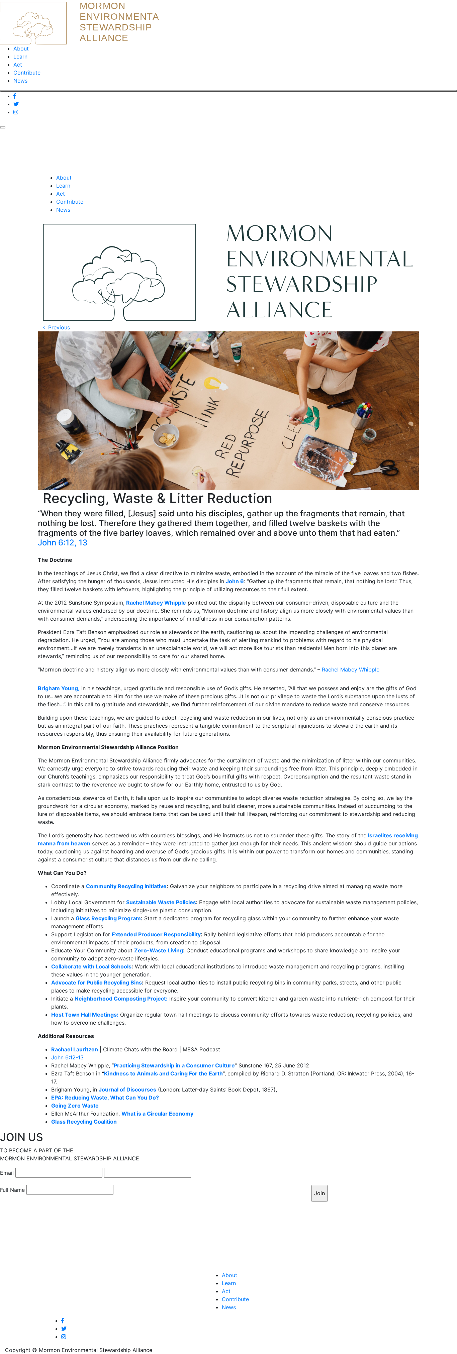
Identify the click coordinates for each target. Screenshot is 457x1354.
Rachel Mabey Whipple (350, 669)
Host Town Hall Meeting (82, 1014)
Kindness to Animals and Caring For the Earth (163, 1073)
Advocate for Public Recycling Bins (96, 982)
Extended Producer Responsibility (156, 934)
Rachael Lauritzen (74, 1049)
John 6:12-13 (67, 1057)
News (20, 80)
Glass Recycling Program (108, 918)
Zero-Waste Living (158, 950)
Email (7, 1172)
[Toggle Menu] (228, 91)
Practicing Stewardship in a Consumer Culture (174, 1065)
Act (17, 64)
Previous (57, 327)
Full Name (12, 1189)
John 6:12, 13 (62, 542)
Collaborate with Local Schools (91, 966)
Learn (20, 56)
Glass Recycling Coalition (84, 1121)
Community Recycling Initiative (126, 886)
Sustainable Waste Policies (161, 902)
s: (116, 1014)
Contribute (26, 72)
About (21, 48)
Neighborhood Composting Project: (121, 998)
